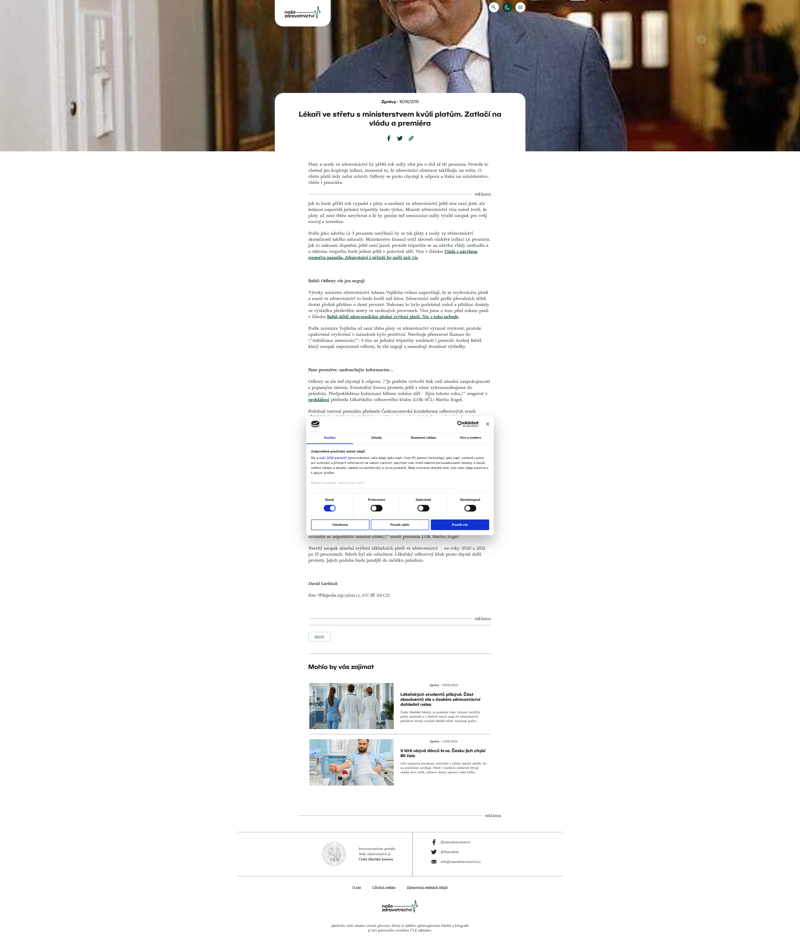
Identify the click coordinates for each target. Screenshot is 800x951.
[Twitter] (400, 138)
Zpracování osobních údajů (427, 887)
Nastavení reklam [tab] (423, 438)
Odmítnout (340, 525)
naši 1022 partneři (333, 458)
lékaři (319, 636)
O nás (356, 887)
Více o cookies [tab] (470, 438)
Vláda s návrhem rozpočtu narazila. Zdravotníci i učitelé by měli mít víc (393, 254)
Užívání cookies (383, 887)
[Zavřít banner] (487, 423)
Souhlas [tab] (330, 438)
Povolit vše (460, 525)
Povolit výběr (400, 525)
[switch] (376, 508)
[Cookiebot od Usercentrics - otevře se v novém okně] (460, 424)
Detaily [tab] (376, 438)
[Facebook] (389, 138)
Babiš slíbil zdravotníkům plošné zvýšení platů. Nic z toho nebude (393, 317)
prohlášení (318, 400)
